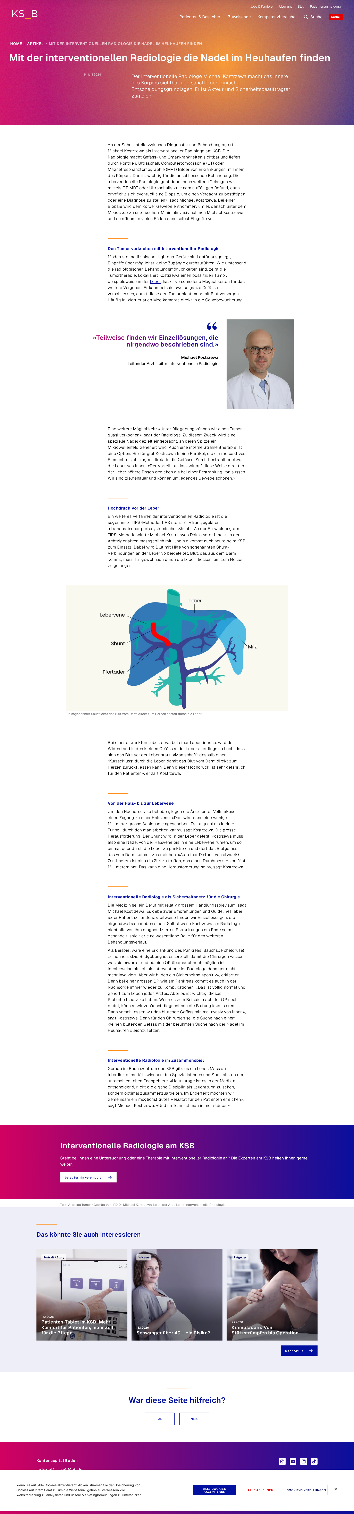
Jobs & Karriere (261, 6)
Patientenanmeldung (325, 6)
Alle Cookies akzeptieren (214, 1490)
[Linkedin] (303, 1461)
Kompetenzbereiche (276, 17)
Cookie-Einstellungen (306, 1490)
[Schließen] (335, 1489)
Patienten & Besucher (199, 17)
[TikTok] (314, 1461)
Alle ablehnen (260, 1490)
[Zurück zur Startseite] (24, 14)
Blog (301, 6)
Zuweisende (239, 17)
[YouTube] (293, 1461)
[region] (177, 1490)
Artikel (35, 44)
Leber (155, 281)
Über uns (285, 6)
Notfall (335, 17)
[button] (160, 1419)
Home (16, 44)
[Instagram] (282, 1461)
